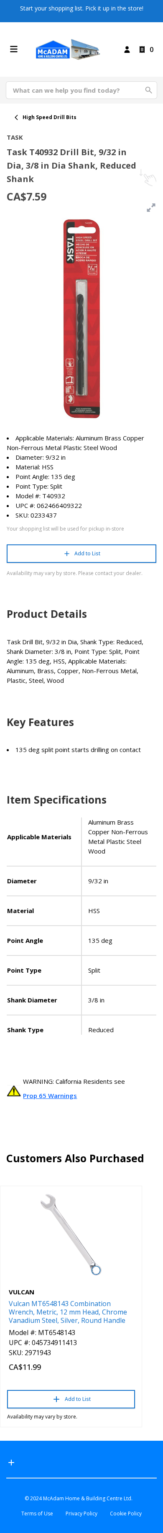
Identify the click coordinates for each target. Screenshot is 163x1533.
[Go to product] (71, 1235)
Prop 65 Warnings (50, 1095)
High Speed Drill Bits (49, 117)
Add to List (87, 553)
